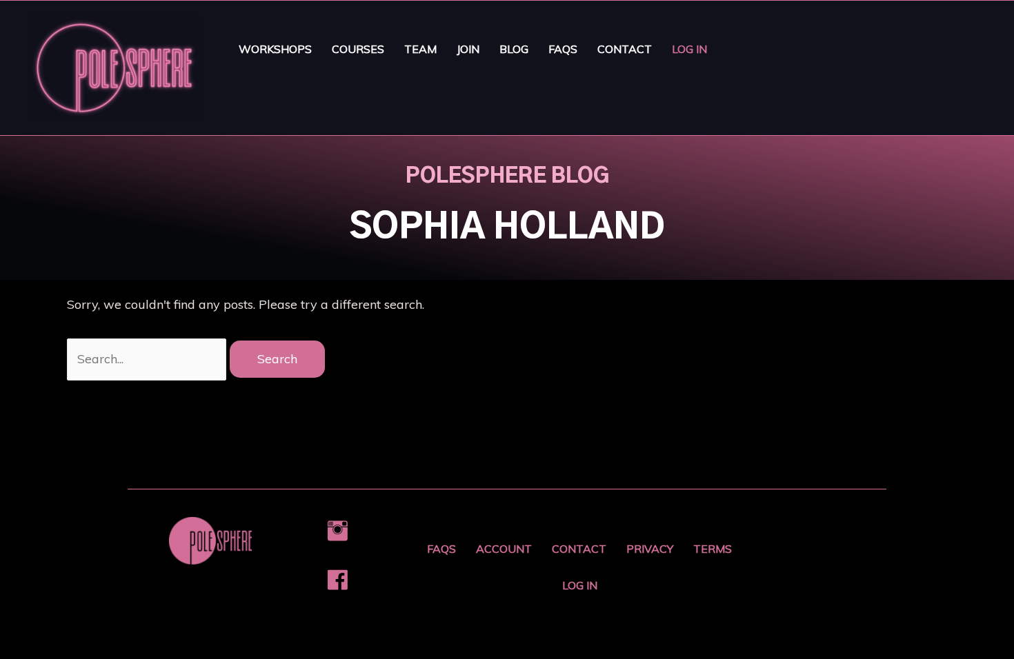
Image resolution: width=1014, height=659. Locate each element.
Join (468, 49)
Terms (712, 549)
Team (420, 49)
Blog (513, 49)
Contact (624, 49)
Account (504, 549)
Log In (689, 49)
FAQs (562, 49)
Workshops (275, 49)
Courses (358, 49)
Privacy (649, 549)
